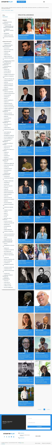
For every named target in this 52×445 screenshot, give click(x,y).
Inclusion (6, 187)
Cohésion (6, 152)
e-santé (6, 125)
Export (5, 161)
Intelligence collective (8, 180)
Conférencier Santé (8, 103)
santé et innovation (8, 138)
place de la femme (8, 202)
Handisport (6, 96)
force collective (7, 251)
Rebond (6, 116)
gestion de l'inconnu (8, 253)
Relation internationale (9, 192)
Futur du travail (7, 95)
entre (5, 237)
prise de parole (7, 72)
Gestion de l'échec (8, 146)
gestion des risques (8, 185)
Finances (6, 280)
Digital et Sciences (8, 56)
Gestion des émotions (8, 165)
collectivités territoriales (9, 114)
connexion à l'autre (8, 168)
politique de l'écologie (8, 85)
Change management (8, 80)
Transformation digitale (9, 163)
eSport (5, 213)
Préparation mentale (8, 83)
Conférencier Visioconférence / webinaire (8, 30)
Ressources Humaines (8, 49)
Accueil (3, 10)
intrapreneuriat (7, 43)
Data (5, 227)
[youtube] (11, 437)
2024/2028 (6, 33)
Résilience (6, 69)
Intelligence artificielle (8, 108)
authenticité (7, 155)
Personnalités (7, 10)
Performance (7, 51)
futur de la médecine (8, 287)
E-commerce (7, 262)
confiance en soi (7, 285)
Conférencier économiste (9, 106)
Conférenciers (7, 24)
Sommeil (6, 171)
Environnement (7, 226)
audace (6, 189)
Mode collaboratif (7, 124)
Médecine (6, 119)
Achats (6, 211)
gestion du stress (8, 197)
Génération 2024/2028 (8, 105)
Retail (5, 243)
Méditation (6, 248)
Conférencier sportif (8, 91)
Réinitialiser (5, 16)
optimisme (6, 184)
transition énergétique (8, 100)
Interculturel (7, 176)
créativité (6, 257)
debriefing (6, 166)
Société (6, 82)
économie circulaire (8, 221)
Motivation (7, 224)
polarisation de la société (9, 199)
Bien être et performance (9, 259)
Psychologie (7, 133)
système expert (7, 127)
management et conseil (9, 249)
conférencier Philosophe (9, 78)
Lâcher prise (7, 282)
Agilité (6, 98)
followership (6, 182)
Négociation (7, 147)
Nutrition (6, 157)
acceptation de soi (8, 268)
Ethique (6, 87)
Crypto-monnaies (7, 194)
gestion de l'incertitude (9, 235)
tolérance (6, 101)
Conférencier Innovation (9, 222)
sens (5, 216)
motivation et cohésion (9, 267)
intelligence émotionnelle (9, 74)
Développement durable (9, 135)
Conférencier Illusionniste (9, 93)
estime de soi (7, 54)
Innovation (7, 273)
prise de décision (7, 170)
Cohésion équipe (8, 229)
